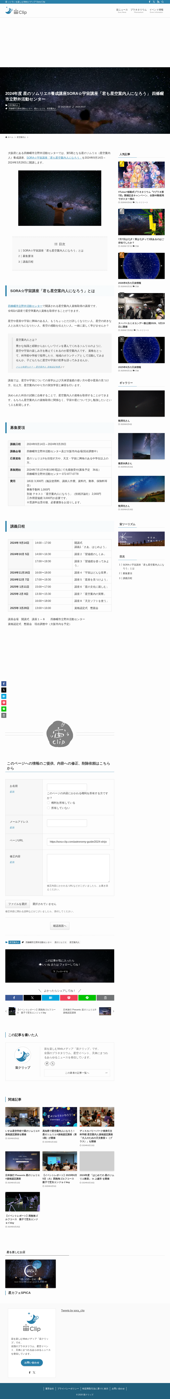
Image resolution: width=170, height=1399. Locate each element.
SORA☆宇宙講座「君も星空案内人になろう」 (54, 157)
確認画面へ (59, 925)
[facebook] (149, 2)
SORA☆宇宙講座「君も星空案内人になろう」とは (53, 250)
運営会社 (49, 1388)
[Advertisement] (85, 42)
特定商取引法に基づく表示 (95, 1388)
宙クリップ (22, 1067)
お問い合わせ (31, 1362)
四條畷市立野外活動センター (20, 109)
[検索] (162, 2)
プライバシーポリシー (68, 1388)
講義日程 (28, 261)
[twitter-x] (154, 2)
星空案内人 (13, 105)
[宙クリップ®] (16, 10)
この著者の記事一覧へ (77, 1072)
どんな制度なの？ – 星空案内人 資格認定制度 (38, 367)
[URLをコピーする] (105, 998)
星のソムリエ (39, 109)
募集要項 (28, 256)
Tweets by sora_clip (73, 1310)
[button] (14, 998)
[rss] (158, 2)
